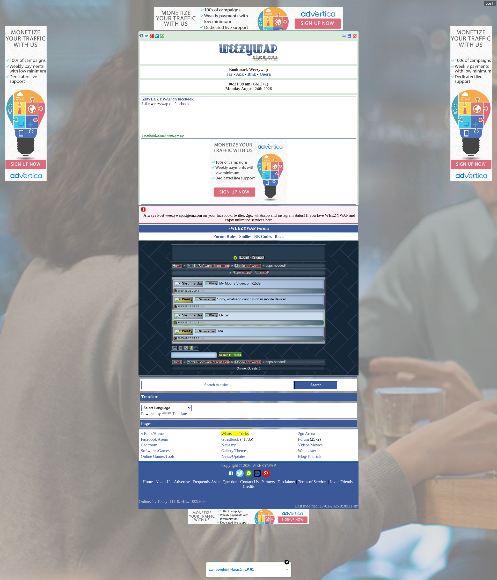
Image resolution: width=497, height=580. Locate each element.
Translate (179, 413)
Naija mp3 (229, 445)
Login (244, 257)
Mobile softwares (247, 266)
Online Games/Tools (157, 456)
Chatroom (149, 445)
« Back (146, 433)
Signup (258, 257)
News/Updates (233, 456)
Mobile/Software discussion (208, 266)
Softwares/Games (155, 450)
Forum (303, 439)
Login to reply (242, 272)
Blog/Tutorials (309, 456)
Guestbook (230, 439)
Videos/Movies (310, 445)
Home (177, 266)
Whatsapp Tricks (235, 433)
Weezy (212, 283)
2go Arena (306, 433)
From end (262, 272)
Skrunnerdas (192, 283)
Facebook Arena (154, 439)
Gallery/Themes (234, 450)
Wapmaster (307, 450)
